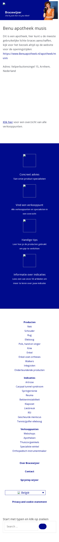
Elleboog (29, 339)
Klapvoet (29, 403)
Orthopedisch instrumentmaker (29, 450)
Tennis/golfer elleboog (29, 421)
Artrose (29, 382)
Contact (29, 471)
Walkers (29, 361)
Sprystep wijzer (29, 480)
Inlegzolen (29, 365)
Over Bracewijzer (30, 463)
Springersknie (29, 390)
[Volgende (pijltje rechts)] (9, 540)
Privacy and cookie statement (29, 501)
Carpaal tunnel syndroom (29, 386)
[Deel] (9, 535)
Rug (29, 335)
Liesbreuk (29, 408)
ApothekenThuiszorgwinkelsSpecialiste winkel (29, 442)
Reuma (29, 395)
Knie (29, 348)
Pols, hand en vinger (30, 343)
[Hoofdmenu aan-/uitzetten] (53, 8)
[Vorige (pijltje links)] (3, 540)
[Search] (43, 526)
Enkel (30, 352)
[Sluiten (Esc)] (3, 535)
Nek (29, 326)
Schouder (29, 330)
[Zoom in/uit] (22, 535)
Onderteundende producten (29, 370)
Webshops (29, 433)
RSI (29, 412)
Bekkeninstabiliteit (29, 399)
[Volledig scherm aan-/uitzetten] (16, 535)
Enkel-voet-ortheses (30, 356)
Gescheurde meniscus (29, 417)
